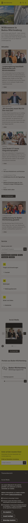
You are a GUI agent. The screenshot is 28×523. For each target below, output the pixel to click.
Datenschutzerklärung (15, 494)
